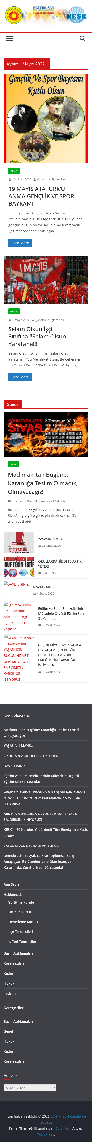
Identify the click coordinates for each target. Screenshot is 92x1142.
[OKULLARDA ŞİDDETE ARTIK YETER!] (19, 567)
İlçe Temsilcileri (20, 931)
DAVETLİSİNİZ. (44, 586)
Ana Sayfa (12, 884)
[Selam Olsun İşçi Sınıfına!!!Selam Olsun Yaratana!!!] (46, 280)
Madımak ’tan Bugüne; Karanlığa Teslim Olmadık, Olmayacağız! (43, 483)
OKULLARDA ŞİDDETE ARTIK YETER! (60, 564)
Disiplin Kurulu (20, 912)
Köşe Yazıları (14, 963)
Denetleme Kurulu (23, 922)
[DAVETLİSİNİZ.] (16, 590)
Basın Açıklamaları (18, 953)
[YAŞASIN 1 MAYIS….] (19, 542)
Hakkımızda (13, 894)
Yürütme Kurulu (21, 902)
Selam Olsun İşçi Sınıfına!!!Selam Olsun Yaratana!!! (37, 336)
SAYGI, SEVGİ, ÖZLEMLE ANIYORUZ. (31, 845)
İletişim (10, 993)
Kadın (8, 973)
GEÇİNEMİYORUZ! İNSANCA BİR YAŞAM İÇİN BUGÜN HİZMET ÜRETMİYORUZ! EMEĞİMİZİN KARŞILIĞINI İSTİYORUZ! (59, 655)
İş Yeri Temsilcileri (22, 941)
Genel (14, 171)
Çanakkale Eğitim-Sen (51, 179)
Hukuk (9, 983)
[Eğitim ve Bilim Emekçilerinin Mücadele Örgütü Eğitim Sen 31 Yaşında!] (19, 617)
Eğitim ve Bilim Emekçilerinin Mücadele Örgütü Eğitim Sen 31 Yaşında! (61, 613)
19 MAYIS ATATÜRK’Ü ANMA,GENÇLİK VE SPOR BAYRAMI (41, 196)
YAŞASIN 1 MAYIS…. (53, 538)
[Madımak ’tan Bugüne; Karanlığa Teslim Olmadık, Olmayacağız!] (46, 434)
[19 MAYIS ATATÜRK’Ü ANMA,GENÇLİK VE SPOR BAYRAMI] (46, 118)
